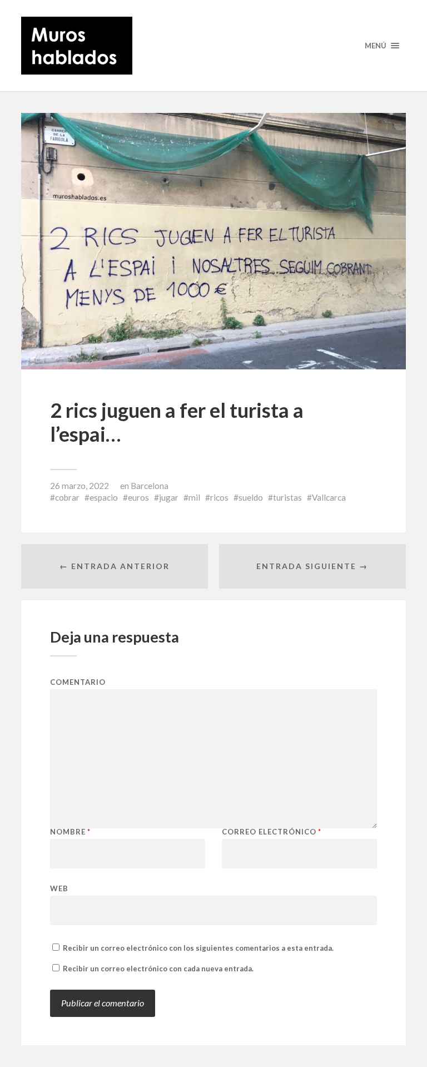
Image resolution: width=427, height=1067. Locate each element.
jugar (168, 497)
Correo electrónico (271, 832)
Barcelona (149, 486)
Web (59, 888)
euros (138, 497)
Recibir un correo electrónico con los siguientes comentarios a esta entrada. (198, 947)
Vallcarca (329, 497)
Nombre (70, 832)
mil (194, 497)
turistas (287, 497)
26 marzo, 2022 (79, 486)
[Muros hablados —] (213, 46)
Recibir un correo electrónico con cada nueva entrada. (158, 968)
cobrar (67, 497)
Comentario (78, 682)
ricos (219, 497)
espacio (104, 497)
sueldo (251, 497)
